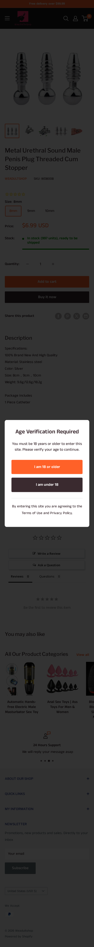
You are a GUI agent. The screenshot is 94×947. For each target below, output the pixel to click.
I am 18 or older (47, 467)
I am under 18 (47, 485)
